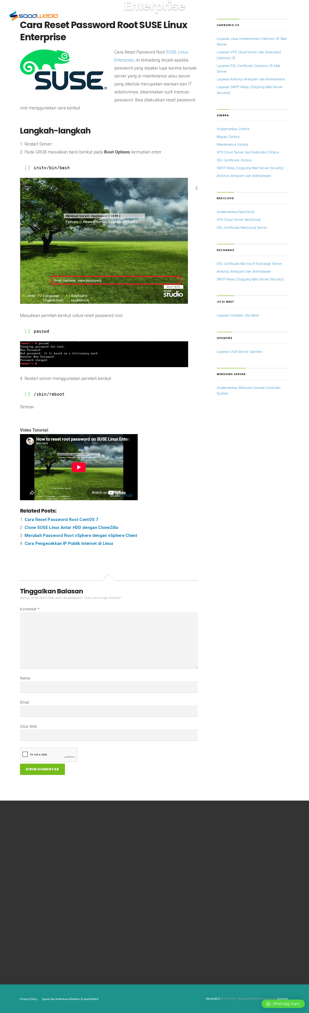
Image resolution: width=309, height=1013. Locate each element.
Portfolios (78, 16)
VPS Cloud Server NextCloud (239, 220)
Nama (25, 678)
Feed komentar (223, 940)
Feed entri (219, 932)
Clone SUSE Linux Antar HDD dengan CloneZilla (71, 527)
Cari (125, 843)
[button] (283, 1004)
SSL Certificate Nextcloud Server (242, 228)
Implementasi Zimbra (233, 129)
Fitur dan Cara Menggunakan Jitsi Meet (49, 861)
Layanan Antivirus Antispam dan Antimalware (251, 79)
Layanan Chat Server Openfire (239, 352)
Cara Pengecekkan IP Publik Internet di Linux (69, 543)
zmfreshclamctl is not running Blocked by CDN (55, 925)
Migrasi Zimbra (228, 137)
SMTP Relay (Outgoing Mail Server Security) (250, 168)
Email (24, 702)
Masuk (217, 924)
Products (123, 16)
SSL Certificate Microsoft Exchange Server (249, 264)
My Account (167, 16)
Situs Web (28, 726)
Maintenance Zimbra (232, 145)
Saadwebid (213, 998)
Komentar (29, 609)
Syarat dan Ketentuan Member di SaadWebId (70, 999)
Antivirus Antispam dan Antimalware (244, 176)
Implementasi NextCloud (235, 212)
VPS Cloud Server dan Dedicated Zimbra (248, 152)
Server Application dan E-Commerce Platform (55, 848)
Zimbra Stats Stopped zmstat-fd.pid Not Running (57, 933)
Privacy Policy (28, 999)
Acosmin (282, 998)
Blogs (144, 16)
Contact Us (194, 16)
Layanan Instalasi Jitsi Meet (238, 315)
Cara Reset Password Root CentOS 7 (61, 519)
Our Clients (101, 16)
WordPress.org (223, 947)
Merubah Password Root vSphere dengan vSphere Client (81, 535)
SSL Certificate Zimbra (234, 160)
